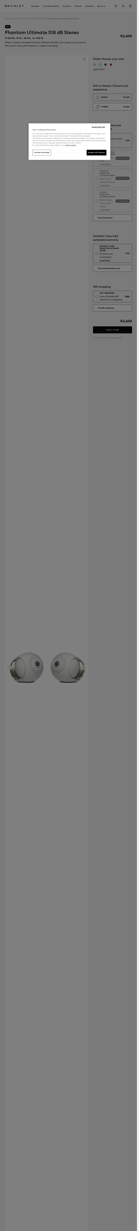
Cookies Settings (41, 152)
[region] (69, 141)
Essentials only (98, 127)
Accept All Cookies (96, 152)
